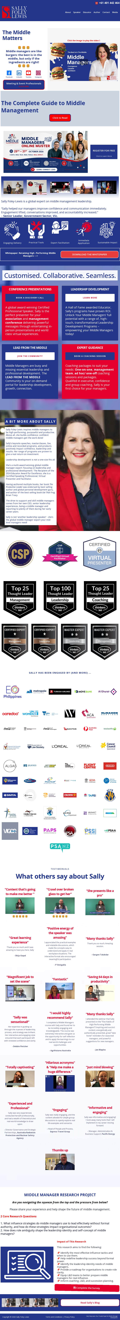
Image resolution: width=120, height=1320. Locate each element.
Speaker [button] (77, 12)
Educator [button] (87, 12)
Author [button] (97, 12)
